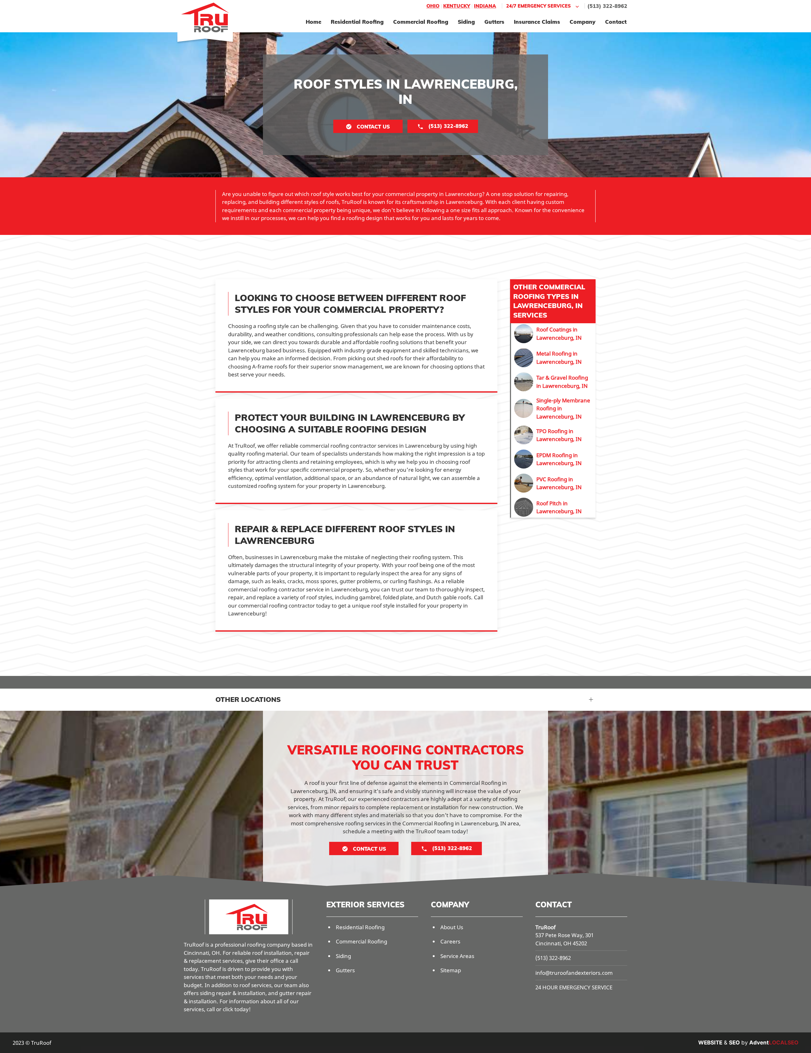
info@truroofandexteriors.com (574, 972)
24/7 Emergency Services (538, 6)
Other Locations (248, 699)
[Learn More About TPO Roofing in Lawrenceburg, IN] (553, 435)
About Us (451, 927)
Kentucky (456, 6)
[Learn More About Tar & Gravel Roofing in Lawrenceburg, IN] (553, 381)
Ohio (432, 6)
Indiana (485, 6)
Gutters (494, 21)
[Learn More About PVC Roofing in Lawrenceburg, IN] (553, 483)
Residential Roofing (357, 21)
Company (583, 21)
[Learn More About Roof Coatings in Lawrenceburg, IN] (553, 333)
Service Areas (457, 956)
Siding (466, 21)
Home (313, 21)
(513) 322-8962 (607, 6)
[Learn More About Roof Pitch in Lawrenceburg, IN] (553, 507)
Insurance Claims (537, 21)
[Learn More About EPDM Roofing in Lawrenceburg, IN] (553, 459)
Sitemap (450, 970)
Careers (450, 941)
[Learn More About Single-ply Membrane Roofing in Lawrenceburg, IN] (553, 408)
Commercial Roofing (420, 21)
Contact (616, 21)
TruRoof (545, 927)
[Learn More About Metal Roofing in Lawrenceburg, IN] (553, 357)
